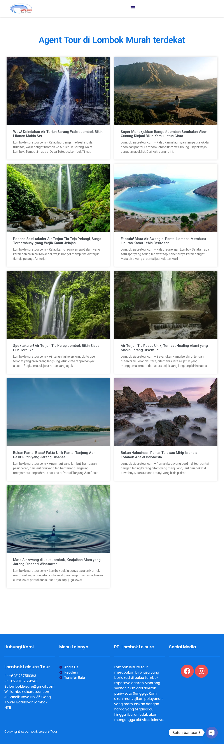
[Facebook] (187, 671)
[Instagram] (201, 671)
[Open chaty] (212, 733)
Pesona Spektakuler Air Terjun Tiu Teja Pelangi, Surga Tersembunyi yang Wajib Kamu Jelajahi (57, 241)
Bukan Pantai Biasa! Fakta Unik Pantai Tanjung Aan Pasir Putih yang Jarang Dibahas (54, 455)
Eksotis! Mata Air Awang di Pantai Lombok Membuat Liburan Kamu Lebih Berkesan (163, 241)
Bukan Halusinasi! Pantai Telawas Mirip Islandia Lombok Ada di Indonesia (159, 455)
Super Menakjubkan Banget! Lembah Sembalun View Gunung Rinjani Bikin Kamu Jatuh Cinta (163, 134)
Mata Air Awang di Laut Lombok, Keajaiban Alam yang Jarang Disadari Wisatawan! (57, 562)
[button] (132, 7)
